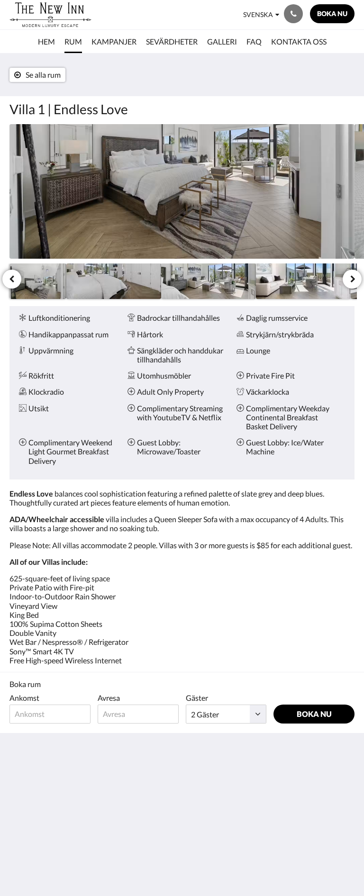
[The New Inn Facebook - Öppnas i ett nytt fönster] (318, 779)
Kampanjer (145, 782)
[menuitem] (46, 42)
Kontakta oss (206, 798)
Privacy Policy (208, 790)
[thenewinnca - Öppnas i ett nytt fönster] (345, 779)
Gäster (197, 697)
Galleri (138, 790)
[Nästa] (352, 279)
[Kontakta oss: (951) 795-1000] (293, 13)
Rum (134, 774)
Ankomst (24, 697)
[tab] (153, 758)
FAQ (192, 782)
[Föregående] (11, 279)
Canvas (204, 865)
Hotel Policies (207, 774)
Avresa (109, 697)
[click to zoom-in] (182, 191)
